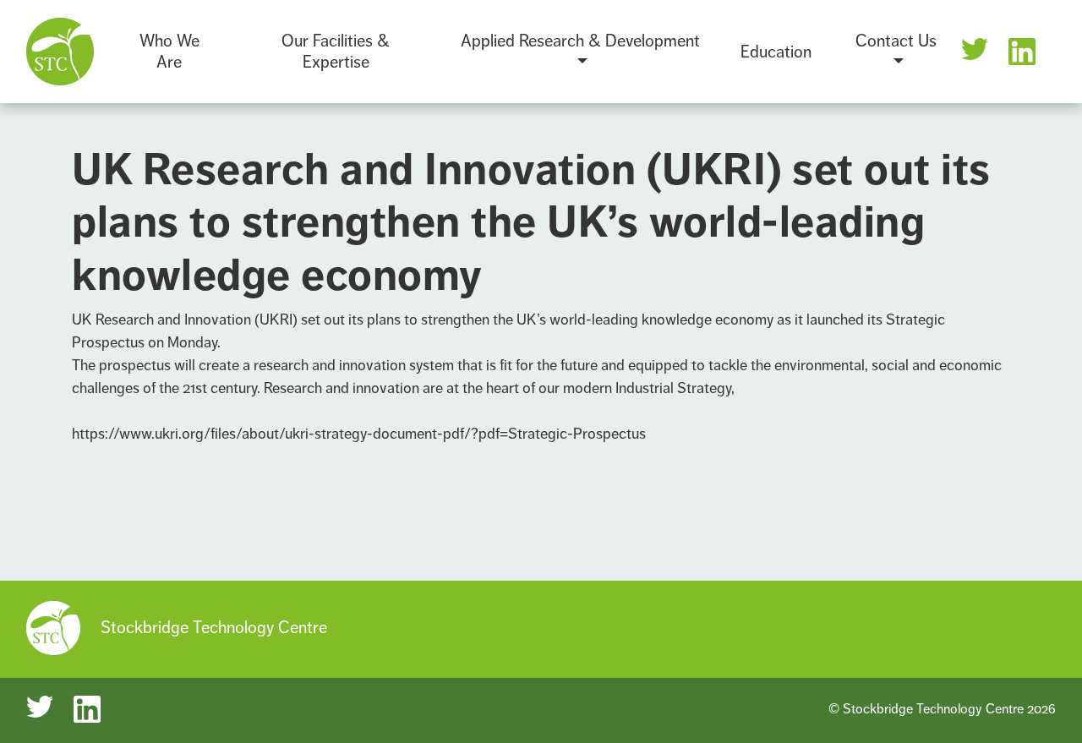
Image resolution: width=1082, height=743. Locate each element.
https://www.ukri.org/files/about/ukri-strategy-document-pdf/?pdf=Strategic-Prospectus (359, 433)
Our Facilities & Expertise (335, 51)
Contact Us (896, 41)
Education (776, 52)
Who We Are (169, 51)
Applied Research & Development (580, 41)
